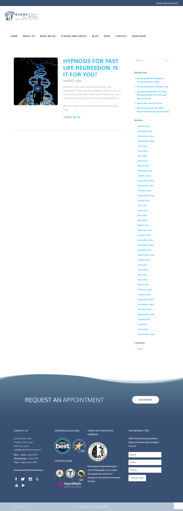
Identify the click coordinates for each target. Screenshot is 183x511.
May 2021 (142, 275)
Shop (107, 36)
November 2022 (146, 185)
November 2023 (146, 136)
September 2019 (146, 334)
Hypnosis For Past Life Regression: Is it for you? (91, 68)
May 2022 (142, 215)
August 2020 (144, 319)
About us (29, 36)
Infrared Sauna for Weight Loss (152, 87)
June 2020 (143, 329)
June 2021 (143, 270)
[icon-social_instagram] (31, 479)
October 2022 (145, 190)
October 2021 (144, 250)
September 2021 (146, 255)
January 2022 (144, 235)
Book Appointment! (167, 3)
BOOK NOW (139, 36)
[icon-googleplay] (23, 485)
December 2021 (146, 240)
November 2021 (146, 245)
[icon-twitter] (23, 479)
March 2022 (143, 225)
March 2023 (143, 166)
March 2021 (143, 284)
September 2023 (146, 141)
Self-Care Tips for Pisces (149, 103)
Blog (95, 36)
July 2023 (142, 146)
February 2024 (145, 131)
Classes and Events (74, 36)
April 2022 (143, 220)
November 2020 (146, 304)
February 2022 (145, 230)
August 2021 (144, 260)
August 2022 (144, 200)
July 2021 (142, 265)
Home (14, 36)
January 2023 (144, 176)
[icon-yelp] (38, 479)
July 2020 (142, 324)
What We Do (48, 36)
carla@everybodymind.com (27, 449)
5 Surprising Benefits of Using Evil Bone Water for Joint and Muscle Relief (151, 95)
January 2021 (144, 294)
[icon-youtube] (17, 485)
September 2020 (146, 314)
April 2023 (143, 161)
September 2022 (146, 195)
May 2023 (142, 156)
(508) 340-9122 (21, 446)
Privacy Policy (20, 507)
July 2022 (142, 205)
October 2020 (145, 309)
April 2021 (143, 280)
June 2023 (143, 151)
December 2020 (146, 299)
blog (76, 117)
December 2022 (146, 180)
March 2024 (143, 126)
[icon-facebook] (16, 479)
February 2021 (145, 289)
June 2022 (143, 210)
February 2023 (145, 171)
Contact (121, 36)
